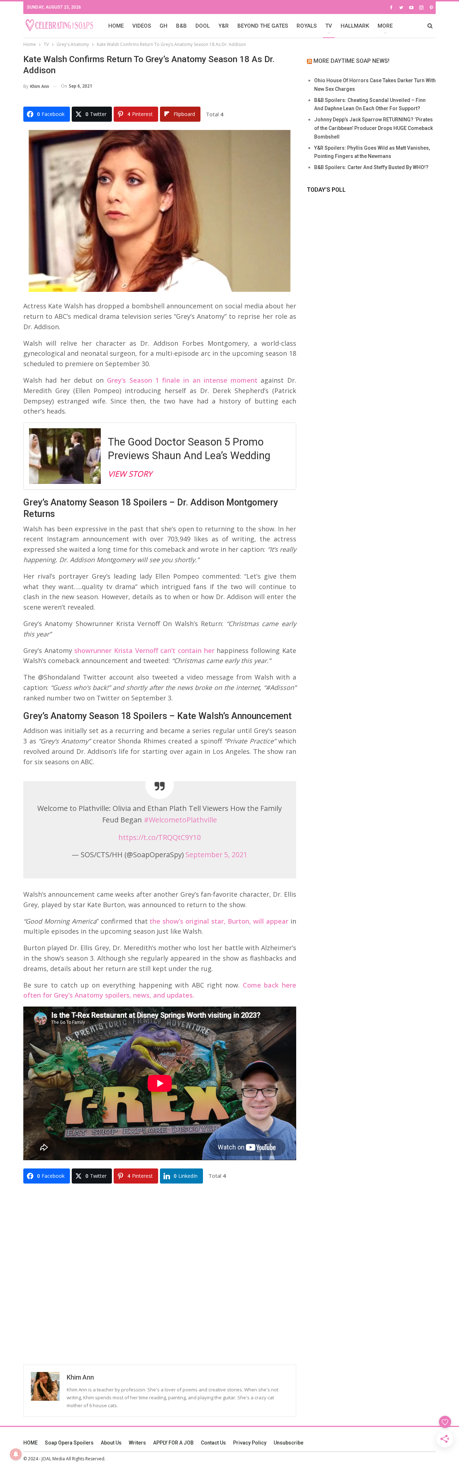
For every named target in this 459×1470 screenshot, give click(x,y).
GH (163, 26)
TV (328, 26)
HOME (116, 26)
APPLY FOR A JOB (173, 1443)
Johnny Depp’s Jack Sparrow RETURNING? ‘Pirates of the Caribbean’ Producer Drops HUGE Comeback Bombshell (373, 128)
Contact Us (213, 1443)
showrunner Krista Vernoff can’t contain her (144, 650)
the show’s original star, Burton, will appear (219, 921)
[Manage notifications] (16, 1454)
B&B (181, 26)
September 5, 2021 (216, 854)
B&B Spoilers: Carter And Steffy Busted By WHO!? (371, 167)
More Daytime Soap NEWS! (351, 60)
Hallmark (355, 26)
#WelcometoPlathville (180, 820)
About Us (111, 1443)
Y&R (223, 26)
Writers (137, 1443)
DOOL (202, 26)
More (385, 26)
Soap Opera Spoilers (69, 1443)
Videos (141, 26)
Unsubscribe (288, 1443)
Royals (307, 26)
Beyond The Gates (262, 26)
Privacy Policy (249, 1443)
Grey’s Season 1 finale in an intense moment (180, 380)
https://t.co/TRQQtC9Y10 (159, 837)
